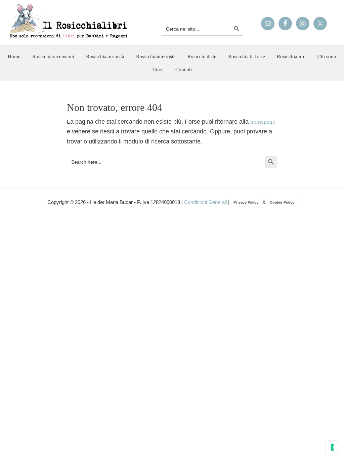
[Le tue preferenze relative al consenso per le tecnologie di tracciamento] (332, 447)
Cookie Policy (282, 202)
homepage (262, 121)
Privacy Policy (245, 202)
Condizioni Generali (206, 202)
